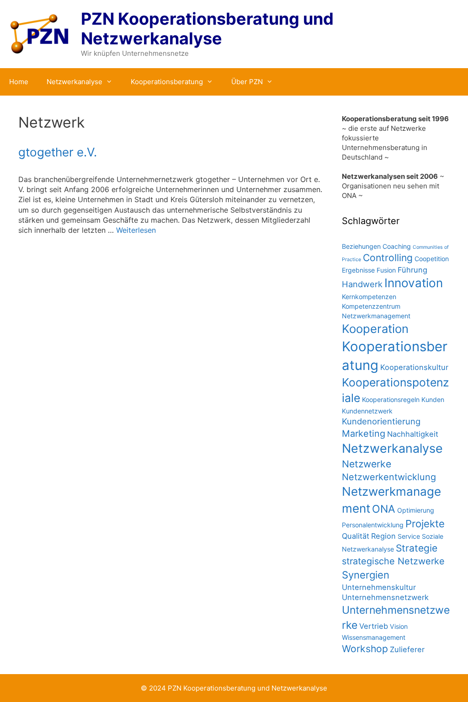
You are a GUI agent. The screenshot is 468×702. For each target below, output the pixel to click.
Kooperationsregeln (391, 399)
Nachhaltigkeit (412, 434)
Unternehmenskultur (379, 587)
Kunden (432, 399)
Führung (412, 269)
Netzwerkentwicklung (389, 477)
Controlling (388, 257)
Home (18, 81)
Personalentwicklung (373, 525)
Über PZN (247, 81)
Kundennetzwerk (367, 411)
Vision (399, 626)
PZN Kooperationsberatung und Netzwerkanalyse (207, 28)
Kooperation (375, 329)
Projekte (425, 524)
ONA (383, 509)
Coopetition (432, 259)
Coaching (397, 246)
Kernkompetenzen (369, 296)
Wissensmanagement (373, 637)
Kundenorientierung (381, 421)
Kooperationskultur (414, 367)
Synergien (365, 575)
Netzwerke (366, 464)
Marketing (363, 433)
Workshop (365, 648)
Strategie (416, 548)
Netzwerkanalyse (74, 81)
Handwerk (362, 284)
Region (383, 536)
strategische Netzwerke (393, 561)
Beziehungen (361, 246)
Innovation (413, 283)
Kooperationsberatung (167, 81)
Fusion (386, 270)
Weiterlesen (136, 230)
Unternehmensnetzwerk (385, 597)
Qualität (355, 536)
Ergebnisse (358, 270)
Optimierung (415, 510)
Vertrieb (373, 626)
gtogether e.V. (57, 152)
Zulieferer (407, 649)
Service (409, 536)
